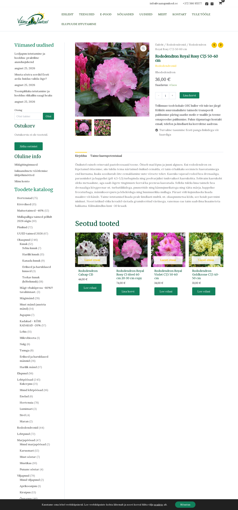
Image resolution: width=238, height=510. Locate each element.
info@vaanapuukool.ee (164, 3)
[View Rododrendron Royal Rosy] (102, 127)
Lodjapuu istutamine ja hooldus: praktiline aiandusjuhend (29, 58)
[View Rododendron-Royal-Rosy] (83, 127)
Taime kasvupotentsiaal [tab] (106, 155)
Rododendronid (176, 44)
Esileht (159, 44)
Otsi (48, 116)
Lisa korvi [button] (128, 291)
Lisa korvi (189, 95)
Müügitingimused (26, 164)
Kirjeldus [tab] (81, 155)
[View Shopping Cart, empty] (220, 4)
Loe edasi (90, 287)
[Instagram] (212, 3)
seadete (158, 504)
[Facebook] (206, 3)
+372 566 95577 (192, 3)
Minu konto (22, 181)
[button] (143, 48)
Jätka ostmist (28, 146)
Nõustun (185, 504)
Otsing (18, 110)
